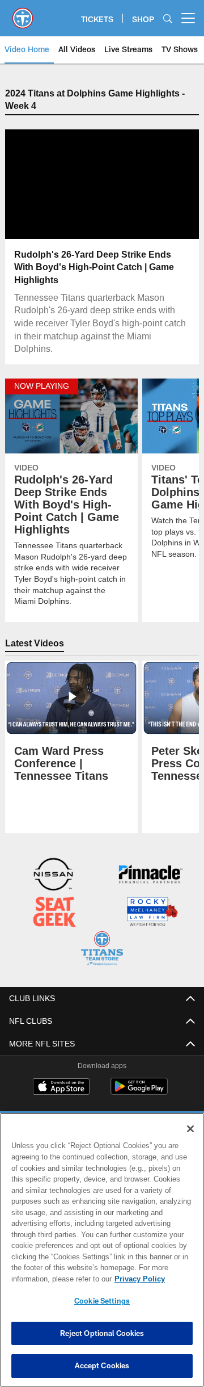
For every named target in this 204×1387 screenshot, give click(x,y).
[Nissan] (53, 875)
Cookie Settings (102, 1300)
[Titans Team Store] (102, 948)
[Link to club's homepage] (22, 14)
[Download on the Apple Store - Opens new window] (61, 1086)
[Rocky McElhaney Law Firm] (152, 912)
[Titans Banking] (151, 875)
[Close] (190, 1128)
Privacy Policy (49, 1278)
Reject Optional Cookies (102, 1333)
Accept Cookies (102, 1365)
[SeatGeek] (54, 912)
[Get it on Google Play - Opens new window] (139, 1090)
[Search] (167, 18)
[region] (102, 1250)
